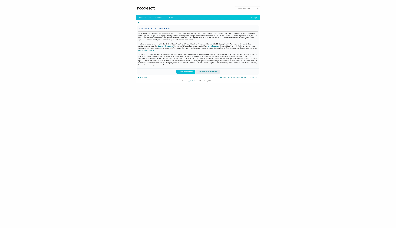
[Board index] (146, 8)
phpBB (191, 81)
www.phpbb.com (213, 46)
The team (220, 77)
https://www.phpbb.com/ (147, 50)
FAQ (172, 17)
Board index (146, 17)
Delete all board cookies (230, 77)
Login (254, 17)
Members (161, 17)
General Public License (165, 46)
